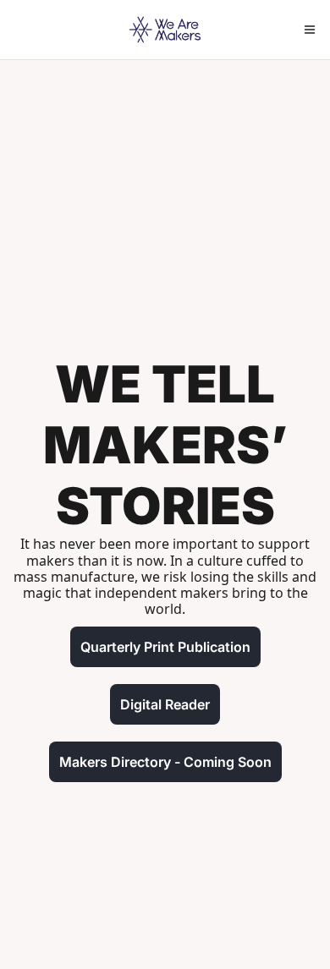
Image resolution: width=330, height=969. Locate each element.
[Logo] (164, 29)
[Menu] (309, 29)
